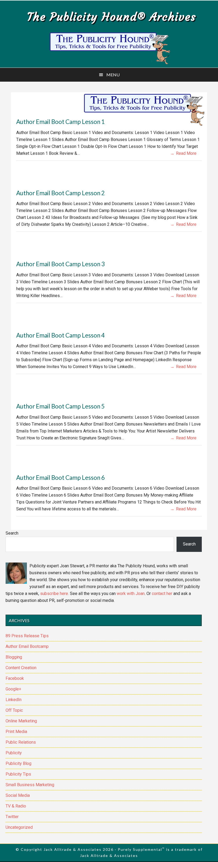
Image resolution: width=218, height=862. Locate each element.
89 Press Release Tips (27, 635)
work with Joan (131, 593)
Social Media (18, 795)
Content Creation (21, 667)
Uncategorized (19, 827)
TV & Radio (16, 806)
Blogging (14, 657)
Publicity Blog (18, 763)
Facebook (15, 678)
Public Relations (21, 742)
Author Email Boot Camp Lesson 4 (60, 335)
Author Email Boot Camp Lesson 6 (60, 477)
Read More (186, 153)
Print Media (16, 731)
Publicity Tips (18, 774)
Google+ (13, 689)
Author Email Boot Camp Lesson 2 (60, 193)
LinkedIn (14, 699)
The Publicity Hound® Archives (111, 17)
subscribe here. (54, 593)
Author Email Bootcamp (27, 646)
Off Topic (14, 710)
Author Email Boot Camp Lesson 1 (60, 121)
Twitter (12, 816)
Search (12, 533)
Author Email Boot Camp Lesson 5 (60, 406)
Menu (113, 74)
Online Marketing (21, 720)
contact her (162, 593)
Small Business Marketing (30, 784)
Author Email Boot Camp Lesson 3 (60, 264)
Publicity (14, 752)
